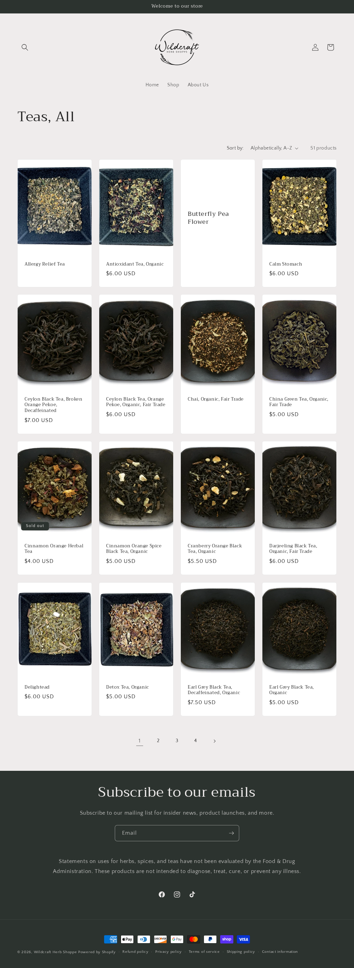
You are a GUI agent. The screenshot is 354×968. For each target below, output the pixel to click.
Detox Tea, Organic (127, 687)
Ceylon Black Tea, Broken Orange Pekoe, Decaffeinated (53, 405)
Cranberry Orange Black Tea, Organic (215, 549)
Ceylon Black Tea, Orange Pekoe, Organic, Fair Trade (136, 402)
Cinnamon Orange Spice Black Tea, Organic (134, 549)
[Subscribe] (231, 833)
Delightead (37, 687)
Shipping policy (241, 952)
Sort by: (235, 148)
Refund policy (135, 952)
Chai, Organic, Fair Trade (216, 399)
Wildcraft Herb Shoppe (55, 952)
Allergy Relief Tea (45, 264)
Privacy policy (168, 952)
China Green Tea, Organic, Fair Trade (298, 402)
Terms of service (204, 952)
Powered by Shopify (97, 952)
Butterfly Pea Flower (208, 218)
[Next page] (214, 741)
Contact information (280, 952)
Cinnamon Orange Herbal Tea (54, 549)
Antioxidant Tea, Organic (135, 264)
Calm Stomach (285, 264)
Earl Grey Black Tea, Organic (291, 690)
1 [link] (140, 741)
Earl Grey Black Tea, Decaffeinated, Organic (214, 690)
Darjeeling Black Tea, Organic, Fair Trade (293, 549)
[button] (24, 47)
